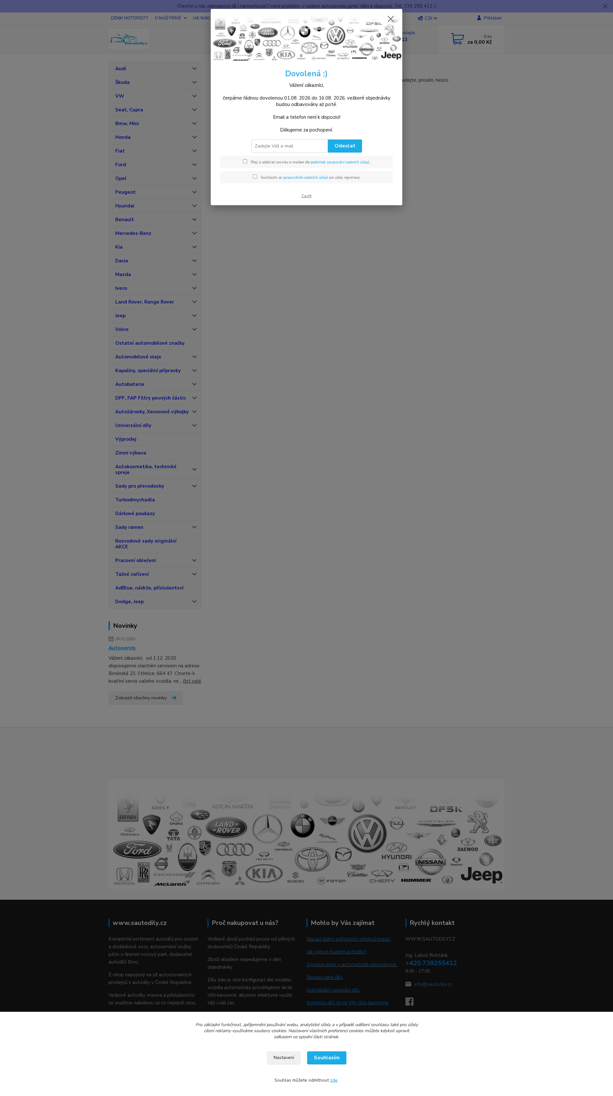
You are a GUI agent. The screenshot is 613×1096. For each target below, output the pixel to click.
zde (333, 1080)
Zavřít (306, 196)
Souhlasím (327, 1057)
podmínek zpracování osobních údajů (340, 162)
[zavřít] (391, 18)
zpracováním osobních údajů (305, 177)
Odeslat (345, 145)
